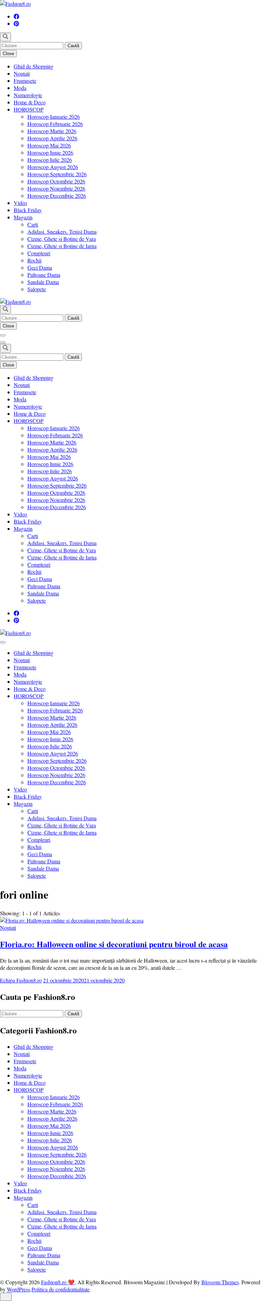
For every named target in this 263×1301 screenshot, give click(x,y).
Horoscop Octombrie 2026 (56, 181)
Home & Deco (30, 102)
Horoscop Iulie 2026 (49, 159)
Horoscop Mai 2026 (49, 145)
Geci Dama (39, 267)
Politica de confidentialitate (61, 1289)
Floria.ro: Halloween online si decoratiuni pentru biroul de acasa (114, 944)
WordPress (18, 1289)
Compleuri (38, 253)
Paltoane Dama (43, 274)
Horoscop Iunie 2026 (50, 152)
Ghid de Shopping (33, 66)
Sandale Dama (43, 281)
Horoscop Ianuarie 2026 (53, 116)
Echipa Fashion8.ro (21, 980)
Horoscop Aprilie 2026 (52, 138)
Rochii (34, 260)
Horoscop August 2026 (52, 166)
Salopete (36, 289)
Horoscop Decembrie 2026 (56, 195)
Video (20, 202)
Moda (20, 87)
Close (8, 53)
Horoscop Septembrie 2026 (57, 174)
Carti (32, 224)
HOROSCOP (28, 109)
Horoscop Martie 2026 (51, 130)
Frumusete (25, 80)
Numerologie (28, 95)
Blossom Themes (220, 1282)
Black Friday (28, 210)
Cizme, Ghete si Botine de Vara (61, 238)
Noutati (22, 73)
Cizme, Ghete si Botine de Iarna (62, 245)
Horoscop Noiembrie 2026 (56, 188)
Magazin (23, 217)
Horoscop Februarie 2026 (55, 123)
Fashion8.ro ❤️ (58, 1282)
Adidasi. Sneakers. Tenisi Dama (62, 231)
